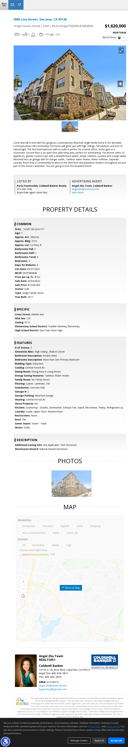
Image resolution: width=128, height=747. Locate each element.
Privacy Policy (94, 726)
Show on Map (72, 587)
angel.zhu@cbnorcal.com (85, 189)
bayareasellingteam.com (53, 689)
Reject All (99, 740)
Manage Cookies (79, 740)
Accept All (116, 740)
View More (78, 192)
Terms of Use (113, 726)
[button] (5, 741)
